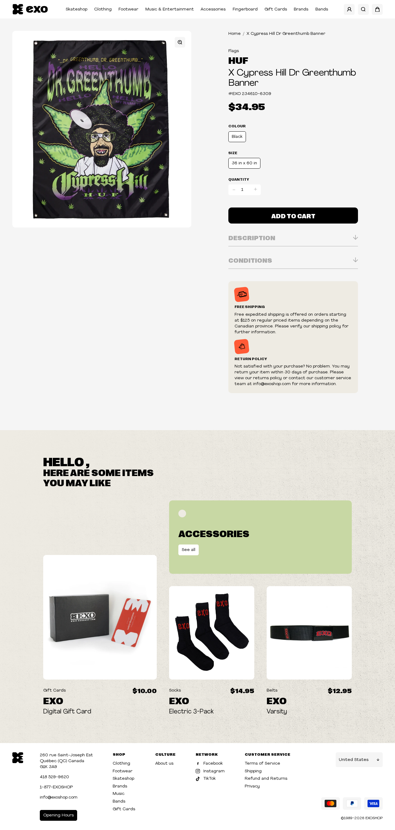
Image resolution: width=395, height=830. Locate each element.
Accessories (213, 9)
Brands (301, 9)
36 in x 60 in (244, 163)
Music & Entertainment (169, 9)
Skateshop (76, 9)
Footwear (128, 9)
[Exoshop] (17, 757)
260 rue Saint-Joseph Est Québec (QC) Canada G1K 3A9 (66, 761)
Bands (321, 9)
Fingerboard (245, 9)
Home (234, 33)
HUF (238, 59)
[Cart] (377, 9)
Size (232, 152)
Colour (237, 126)
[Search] (363, 9)
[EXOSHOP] (30, 9)
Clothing (103, 9)
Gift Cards (275, 9)
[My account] (349, 9)
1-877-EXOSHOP (56, 787)
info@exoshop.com (58, 797)
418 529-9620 (54, 777)
